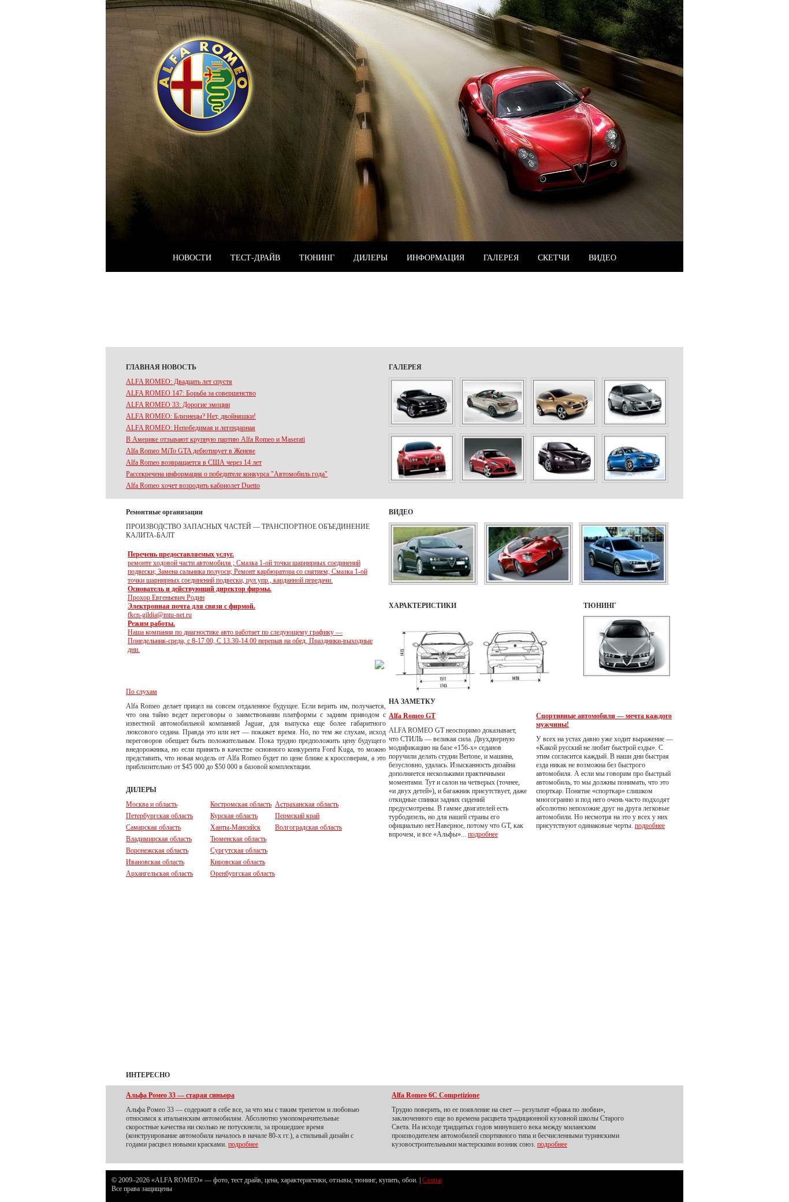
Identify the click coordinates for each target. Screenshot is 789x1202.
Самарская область (153, 827)
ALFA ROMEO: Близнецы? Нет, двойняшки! (191, 416)
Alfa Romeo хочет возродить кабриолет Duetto (193, 485)
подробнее (483, 834)
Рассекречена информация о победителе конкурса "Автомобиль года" (226, 474)
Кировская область (237, 862)
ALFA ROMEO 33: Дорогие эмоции (178, 405)
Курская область (234, 816)
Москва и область (151, 804)
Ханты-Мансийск (235, 827)
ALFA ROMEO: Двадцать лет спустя (179, 382)
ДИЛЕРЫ (370, 257)
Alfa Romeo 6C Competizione (435, 1095)
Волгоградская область (308, 827)
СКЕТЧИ (554, 257)
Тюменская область (238, 839)
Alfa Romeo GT (412, 716)
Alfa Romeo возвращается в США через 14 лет (194, 462)
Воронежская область (157, 850)
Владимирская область (159, 839)
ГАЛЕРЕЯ (501, 257)
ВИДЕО (602, 257)
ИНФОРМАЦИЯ (435, 257)
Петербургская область (159, 816)
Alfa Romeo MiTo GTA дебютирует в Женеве (190, 451)
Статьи (432, 1180)
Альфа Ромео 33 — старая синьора (180, 1095)
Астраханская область (306, 804)
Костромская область (240, 804)
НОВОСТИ (192, 257)
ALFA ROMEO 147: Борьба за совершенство (191, 393)
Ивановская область (155, 862)
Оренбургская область (242, 873)
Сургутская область (238, 850)
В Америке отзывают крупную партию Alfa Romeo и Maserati (215, 439)
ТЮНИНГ (316, 257)
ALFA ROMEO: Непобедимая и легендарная (190, 428)
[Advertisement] (394, 309)
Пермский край (297, 816)
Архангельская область (159, 873)
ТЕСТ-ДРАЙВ (255, 257)
